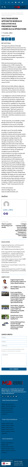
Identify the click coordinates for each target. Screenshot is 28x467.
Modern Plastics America (8, 431)
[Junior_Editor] (2, 33)
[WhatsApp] (13, 39)
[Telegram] (15, 2)
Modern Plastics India (7, 423)
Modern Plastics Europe (7, 429)
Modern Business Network (8, 406)
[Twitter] (19, 2)
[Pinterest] (9, 39)
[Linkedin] (12, 2)
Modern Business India (7, 404)
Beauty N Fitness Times (7, 448)
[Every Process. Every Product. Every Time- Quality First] (5, 317)
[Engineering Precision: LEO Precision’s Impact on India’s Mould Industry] (5, 281)
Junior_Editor (9, 33)
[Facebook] (5, 2)
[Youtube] (22, 2)
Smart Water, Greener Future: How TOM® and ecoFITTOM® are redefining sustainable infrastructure (13, 260)
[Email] (4, 214)
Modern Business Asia (7, 412)
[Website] (7, 214)
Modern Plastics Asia (7, 427)
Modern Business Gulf (7, 408)
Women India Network (7, 442)
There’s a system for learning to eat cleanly (6, 225)
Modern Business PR (7, 410)
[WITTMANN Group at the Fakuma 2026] (5, 288)
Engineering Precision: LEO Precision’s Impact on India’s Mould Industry (18, 281)
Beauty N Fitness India (7, 446)
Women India (4, 444)
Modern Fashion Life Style (8, 450)
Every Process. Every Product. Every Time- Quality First (17, 317)
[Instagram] (9, 2)
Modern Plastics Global (7, 425)
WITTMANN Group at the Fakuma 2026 (12, 249)
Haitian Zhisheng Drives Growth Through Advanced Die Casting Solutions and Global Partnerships (13, 270)
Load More (4, 414)
